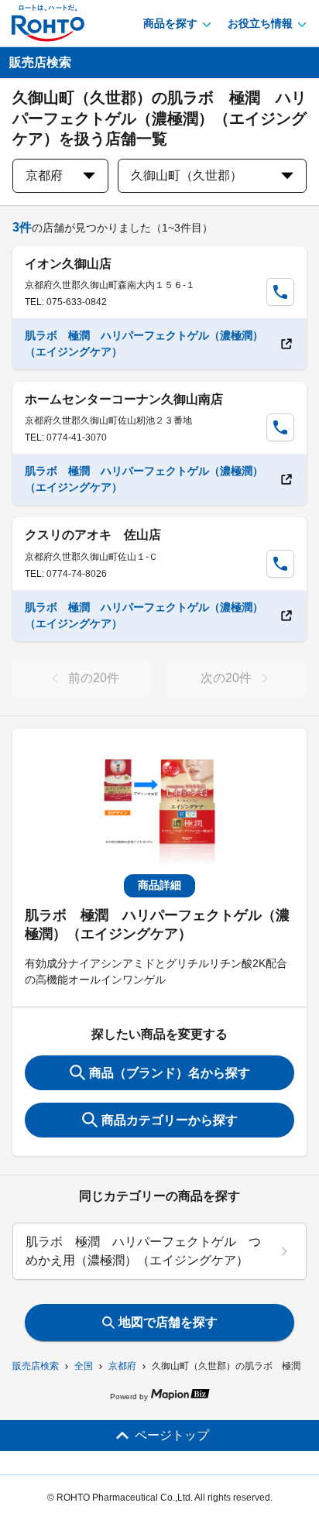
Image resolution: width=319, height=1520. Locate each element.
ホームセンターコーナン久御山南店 (124, 399)
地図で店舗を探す (168, 1322)
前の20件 (93, 678)
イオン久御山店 (68, 263)
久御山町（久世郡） (186, 175)
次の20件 (226, 678)
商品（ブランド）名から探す (169, 1072)
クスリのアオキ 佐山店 (93, 534)
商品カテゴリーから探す (169, 1120)
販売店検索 (35, 1365)
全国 (83, 1365)
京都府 (122, 1365)
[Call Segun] (280, 292)
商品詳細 (159, 885)
